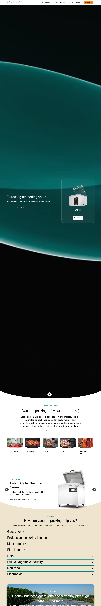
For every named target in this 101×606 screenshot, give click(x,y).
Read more (49, 431)
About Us (70, 2)
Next (94, 489)
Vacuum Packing (59, 2)
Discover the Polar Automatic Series (74, 217)
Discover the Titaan (15, 497)
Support (78, 2)
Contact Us (88, 2)
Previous (7, 489)
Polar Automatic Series (78, 210)
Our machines (46, 2)
